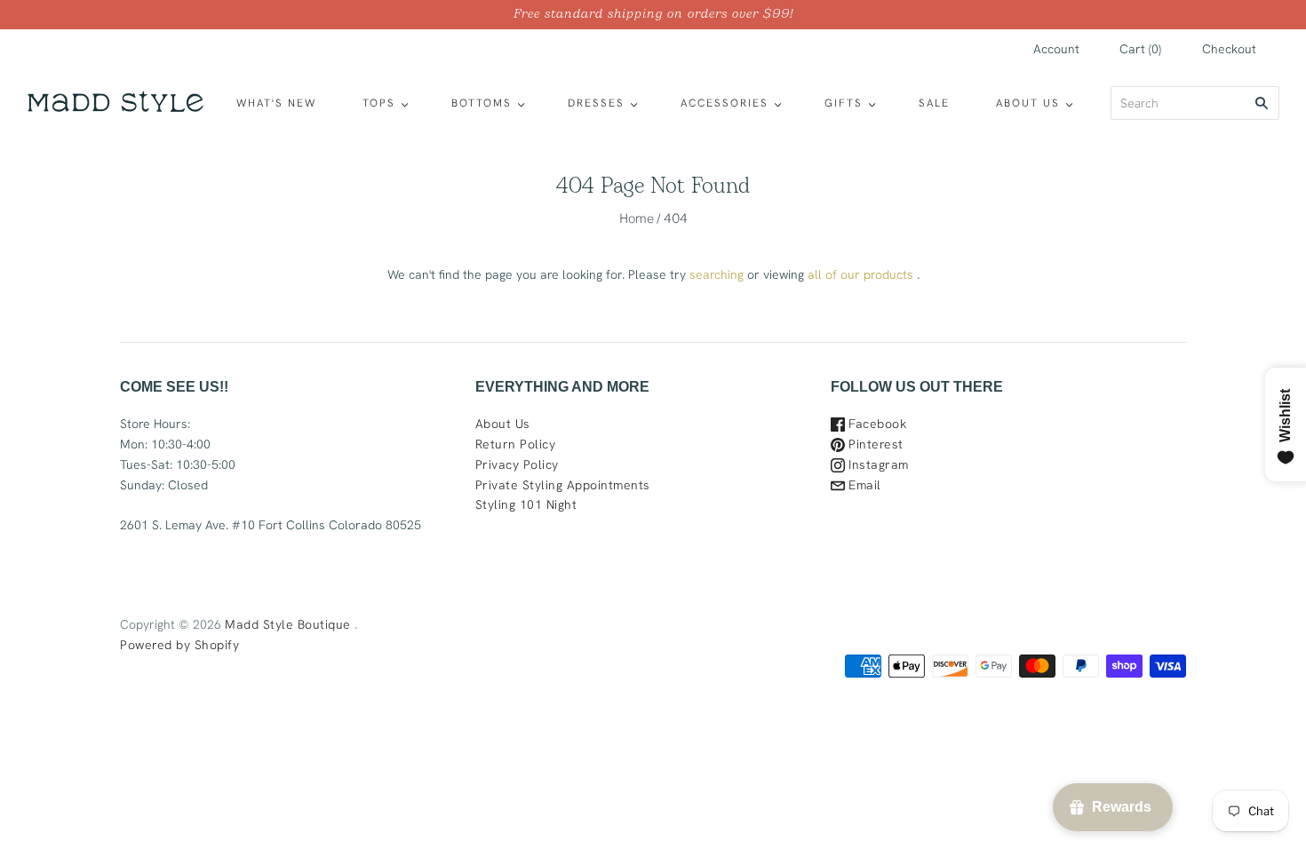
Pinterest (874, 444)
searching (716, 274)
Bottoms (481, 103)
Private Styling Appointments (562, 485)
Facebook (876, 424)
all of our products (860, 274)
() (1140, 49)
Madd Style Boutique (288, 624)
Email (863, 485)
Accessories (724, 103)
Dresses (596, 103)
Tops (378, 103)
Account (1056, 49)
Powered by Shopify (179, 645)
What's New (276, 103)
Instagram (877, 464)
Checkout (1229, 49)
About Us (1028, 103)
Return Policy (515, 444)
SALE (934, 103)
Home (636, 218)
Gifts (843, 103)
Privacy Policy (517, 464)
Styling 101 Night (526, 504)
